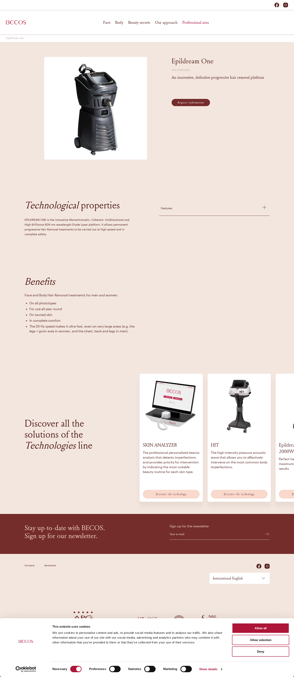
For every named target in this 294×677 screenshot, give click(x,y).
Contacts (30, 565)
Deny (260, 651)
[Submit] (265, 534)
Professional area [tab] (195, 22)
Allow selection (260, 640)
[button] (214, 207)
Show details (208, 669)
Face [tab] (106, 22)
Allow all (261, 628)
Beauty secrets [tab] (139, 22)
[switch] (115, 669)
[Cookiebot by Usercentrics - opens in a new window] (25, 669)
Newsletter (50, 565)
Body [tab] (119, 22)
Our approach (166, 22)
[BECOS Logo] (16, 22)
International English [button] (228, 578)
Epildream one (15, 38)
